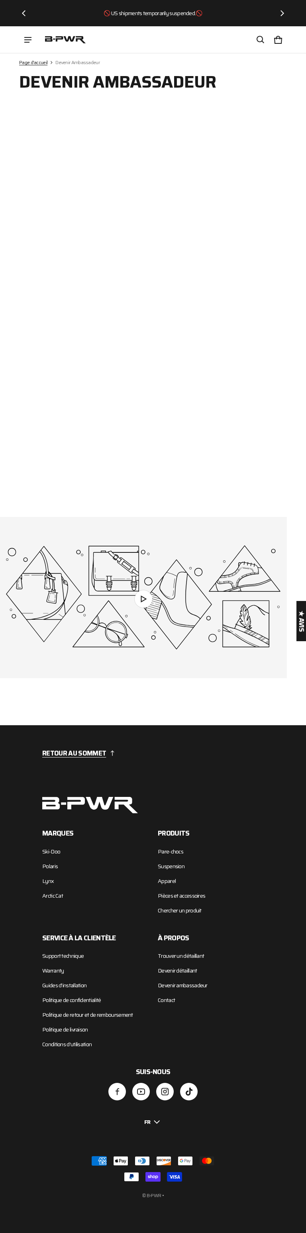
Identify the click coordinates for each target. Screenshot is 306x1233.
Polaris (50, 866)
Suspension (171, 866)
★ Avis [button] (301, 621)
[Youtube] (141, 1091)
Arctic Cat (52, 895)
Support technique (63, 955)
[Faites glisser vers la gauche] (24, 13)
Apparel (167, 881)
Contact (166, 1000)
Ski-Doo (51, 851)
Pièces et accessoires (181, 895)
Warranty (53, 970)
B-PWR (154, 1195)
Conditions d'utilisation (67, 1044)
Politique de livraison (65, 1029)
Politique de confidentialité (71, 1000)
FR (147, 1122)
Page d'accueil (33, 62)
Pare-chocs (170, 851)
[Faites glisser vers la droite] (282, 13)
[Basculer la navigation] (28, 40)
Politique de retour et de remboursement (87, 1014)
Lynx (48, 881)
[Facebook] (117, 1091)
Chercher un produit (180, 910)
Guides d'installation (64, 985)
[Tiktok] (189, 1091)
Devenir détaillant (177, 970)
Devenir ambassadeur (183, 985)
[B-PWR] (65, 39)
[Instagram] (165, 1091)
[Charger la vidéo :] (143, 597)
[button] (260, 40)
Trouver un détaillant (181, 955)
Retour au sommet (74, 753)
